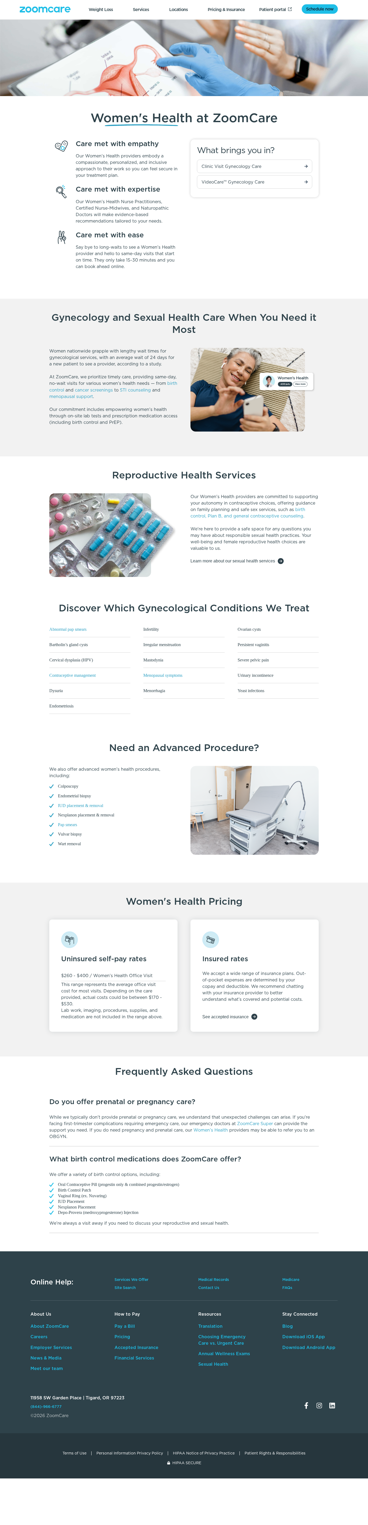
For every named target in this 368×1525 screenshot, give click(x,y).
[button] (184, 1102)
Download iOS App (303, 1337)
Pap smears (67, 824)
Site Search (125, 1287)
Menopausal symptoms (162, 675)
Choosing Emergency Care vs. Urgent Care (222, 1340)
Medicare (290, 1279)
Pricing (122, 1337)
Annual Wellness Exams (224, 1354)
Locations (178, 9)
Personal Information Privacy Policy (129, 1453)
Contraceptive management (72, 675)
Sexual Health (213, 1364)
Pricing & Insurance (226, 9)
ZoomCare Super (255, 1123)
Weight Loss (101, 9)
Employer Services (51, 1347)
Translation (210, 1326)
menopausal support (71, 396)
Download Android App (308, 1347)
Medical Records (213, 1279)
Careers (38, 1337)
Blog (287, 1326)
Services (141, 9)
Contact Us (208, 1287)
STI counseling (135, 390)
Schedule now (320, 9)
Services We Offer (131, 1279)
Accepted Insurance (136, 1347)
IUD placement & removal (80, 805)
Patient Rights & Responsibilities (275, 1453)
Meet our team (46, 1368)
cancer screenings (94, 390)
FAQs (287, 1287)
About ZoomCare (49, 1326)
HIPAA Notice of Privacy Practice (204, 1453)
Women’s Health (211, 1130)
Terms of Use (74, 1453)
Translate (301, 1372)
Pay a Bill (124, 1326)
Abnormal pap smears (67, 629)
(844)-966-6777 (46, 1406)
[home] (45, 9)
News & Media (45, 1358)
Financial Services (134, 1358)
